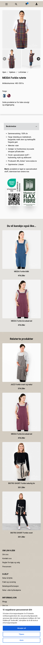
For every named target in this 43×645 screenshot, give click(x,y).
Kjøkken (12, 72)
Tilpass (21, 634)
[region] (21, 625)
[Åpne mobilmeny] (6, 4)
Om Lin (5, 606)
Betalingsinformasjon (10, 586)
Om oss (5, 554)
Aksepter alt (21, 628)
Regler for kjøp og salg (11, 562)
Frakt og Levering (9, 582)
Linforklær (22, 72)
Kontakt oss (7, 558)
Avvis (21, 640)
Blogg (4, 602)
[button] (26, 4)
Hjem (4, 72)
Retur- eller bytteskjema (11, 590)
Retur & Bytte (7, 578)
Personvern (6, 567)
